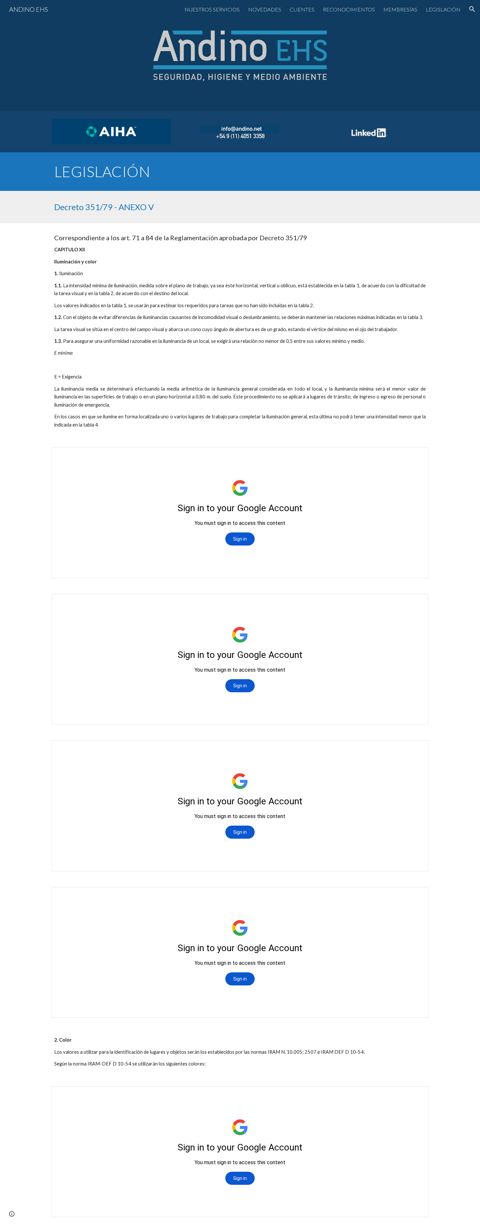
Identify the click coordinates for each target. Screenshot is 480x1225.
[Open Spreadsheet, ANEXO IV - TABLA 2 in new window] (416, 602)
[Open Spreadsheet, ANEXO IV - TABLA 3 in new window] (416, 748)
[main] (240, 171)
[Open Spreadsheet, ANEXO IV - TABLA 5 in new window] (416, 1094)
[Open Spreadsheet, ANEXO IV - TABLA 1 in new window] (416, 455)
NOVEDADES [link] (264, 9)
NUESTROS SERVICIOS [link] (212, 9)
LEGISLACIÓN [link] (443, 9)
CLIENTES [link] (302, 9)
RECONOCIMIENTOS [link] (349, 9)
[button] (472, 9)
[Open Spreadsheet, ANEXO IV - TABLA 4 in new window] (416, 895)
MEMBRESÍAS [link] (400, 9)
